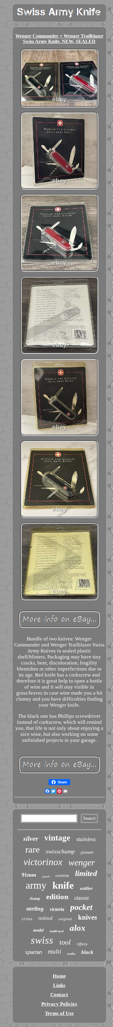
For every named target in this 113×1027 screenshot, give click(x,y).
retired (45, 918)
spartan (33, 952)
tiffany (82, 944)
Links (59, 985)
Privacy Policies (59, 1004)
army (36, 885)
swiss (42, 940)
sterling (35, 908)
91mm (29, 875)
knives (87, 917)
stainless (86, 839)
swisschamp (60, 851)
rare (32, 849)
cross (27, 919)
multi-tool (57, 931)
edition (57, 897)
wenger (81, 862)
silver (30, 838)
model (38, 930)
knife (63, 885)
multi (54, 951)
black (87, 952)
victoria (57, 909)
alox (78, 928)
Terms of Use (59, 1013)
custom (62, 875)
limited (86, 873)
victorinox (43, 861)
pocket (81, 907)
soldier (86, 888)
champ (35, 898)
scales (71, 953)
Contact (59, 995)
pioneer (87, 852)
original (65, 919)
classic (81, 898)
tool (65, 942)
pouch (45, 876)
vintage (57, 837)
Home (59, 976)
